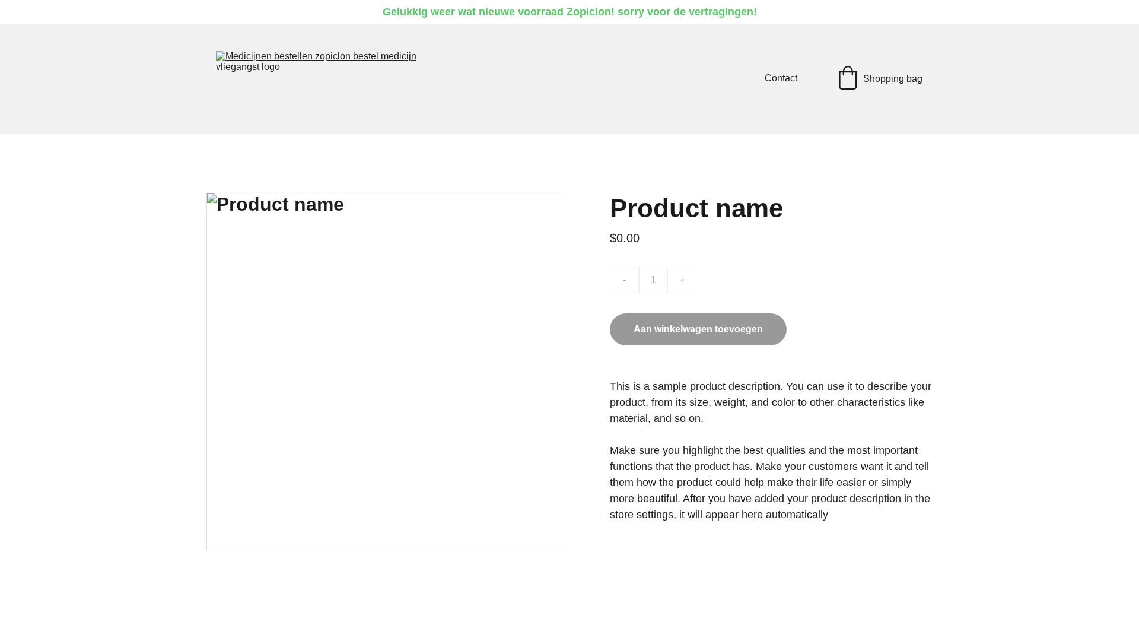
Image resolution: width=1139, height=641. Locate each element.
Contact (781, 78)
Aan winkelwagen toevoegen (698, 329)
